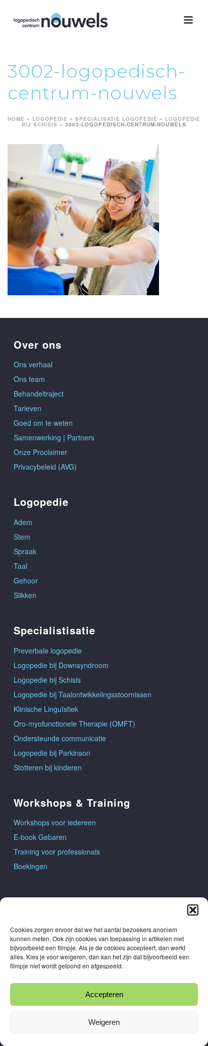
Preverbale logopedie (48, 650)
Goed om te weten (43, 422)
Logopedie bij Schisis (47, 679)
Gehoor (26, 580)
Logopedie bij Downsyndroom (61, 665)
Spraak (25, 551)
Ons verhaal (33, 364)
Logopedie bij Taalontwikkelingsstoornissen (82, 694)
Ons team (29, 378)
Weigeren (104, 1022)
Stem (22, 536)
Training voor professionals (57, 851)
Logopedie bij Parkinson (52, 752)
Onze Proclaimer (40, 451)
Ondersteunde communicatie (60, 738)
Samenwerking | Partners (54, 437)
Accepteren (104, 994)
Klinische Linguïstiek (46, 708)
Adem (23, 522)
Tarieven (27, 408)
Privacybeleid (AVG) (45, 466)
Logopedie (50, 118)
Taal (20, 565)
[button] (193, 910)
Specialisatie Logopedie (116, 118)
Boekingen (30, 866)
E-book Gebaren (40, 836)
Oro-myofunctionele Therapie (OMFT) (74, 723)
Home (16, 118)
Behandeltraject (39, 393)
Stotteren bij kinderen (48, 767)
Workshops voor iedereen (55, 822)
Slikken (25, 595)
